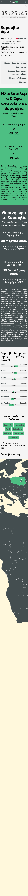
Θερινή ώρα (21, 67)
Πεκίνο (3, 371)
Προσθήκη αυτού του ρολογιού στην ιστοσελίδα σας (13, 445)
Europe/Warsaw (8, 44)
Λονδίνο (4, 390)
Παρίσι (3, 384)
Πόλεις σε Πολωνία (17, 78)
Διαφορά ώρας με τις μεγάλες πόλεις (17, 72)
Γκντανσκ (18, 433)
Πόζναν (7, 433)
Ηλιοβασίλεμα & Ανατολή (15, 63)
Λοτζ (8, 429)
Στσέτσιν (13, 437)
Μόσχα (3, 377)
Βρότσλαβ (17, 429)
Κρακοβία (19, 425)
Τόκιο (3, 364)
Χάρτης (22, 82)
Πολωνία (22, 38)
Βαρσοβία (8, 425)
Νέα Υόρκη (5, 397)
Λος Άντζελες (6, 403)
